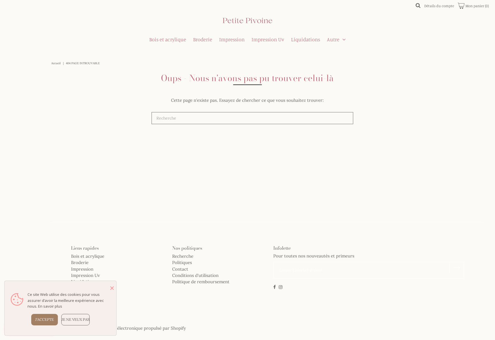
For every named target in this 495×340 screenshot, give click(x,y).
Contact (180, 269)
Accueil (56, 63)
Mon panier (477, 5)
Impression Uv (268, 39)
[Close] (112, 288)
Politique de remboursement (200, 281)
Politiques (182, 262)
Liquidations (305, 39)
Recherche (182, 256)
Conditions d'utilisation (195, 275)
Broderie (202, 39)
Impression (232, 39)
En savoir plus (50, 306)
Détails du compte (439, 5)
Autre (333, 39)
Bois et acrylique (167, 39)
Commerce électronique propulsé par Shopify (140, 328)
